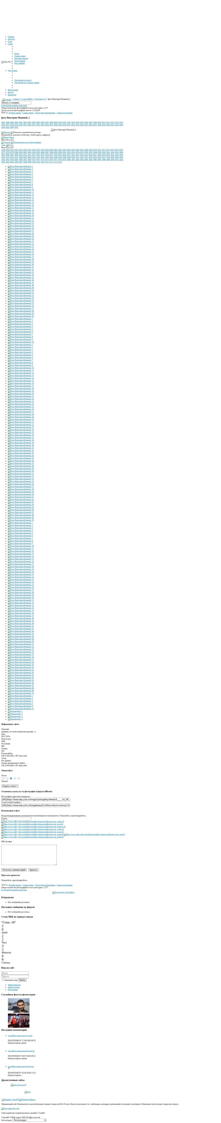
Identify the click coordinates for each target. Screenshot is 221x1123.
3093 (3, 162)
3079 (64, 159)
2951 (12, 150)
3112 (56, 162)
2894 (34, 122)
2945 (8, 127)
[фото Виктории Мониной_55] (21, 303)
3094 (8, 162)
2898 (51, 122)
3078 (60, 159)
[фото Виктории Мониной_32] (21, 244)
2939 (104, 125)
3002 (112, 152)
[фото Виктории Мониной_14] (21, 200)
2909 (99, 122)
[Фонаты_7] (18, 1012)
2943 (121, 125)
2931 (69, 125)
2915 (121, 122)
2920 (21, 125)
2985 (38, 152)
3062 (3, 159)
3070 (34, 159)
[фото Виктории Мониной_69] (21, 517)
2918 (12, 125)
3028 (99, 155)
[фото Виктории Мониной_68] (21, 515)
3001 (108, 152)
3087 (99, 159)
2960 (51, 150)
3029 (104, 155)
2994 (77, 152)
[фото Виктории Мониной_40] (21, 264)
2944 (3, 127)
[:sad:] (94, 834)
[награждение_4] (15, 719)
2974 (112, 150)
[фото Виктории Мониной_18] (21, 210)
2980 (16, 152)
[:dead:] (32, 837)
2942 (117, 125)
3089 (108, 159)
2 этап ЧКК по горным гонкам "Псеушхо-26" (21, 1051)
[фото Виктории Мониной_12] (21, 195)
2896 (42, 122)
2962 (60, 150)
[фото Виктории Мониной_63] (21, 502)
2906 (86, 122)
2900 (60, 122)
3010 (21, 155)
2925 (42, 125)
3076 (51, 159)
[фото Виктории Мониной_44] (21, 275)
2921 (25, 125)
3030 (108, 155)
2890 (16, 122)
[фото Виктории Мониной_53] (21, 298)
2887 (3, 122)
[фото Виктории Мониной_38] (21, 259)
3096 (16, 162)
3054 (91, 157)
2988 (51, 152)
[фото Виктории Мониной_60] (21, 316)
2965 (73, 150)
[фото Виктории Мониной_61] (21, 497)
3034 (3, 157)
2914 (117, 122)
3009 (16, 155)
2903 (73, 122)
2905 (82, 122)
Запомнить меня (11, 980)
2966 (77, 150)
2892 (25, 122)
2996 (86, 152)
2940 (108, 125)
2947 (16, 127)
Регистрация (13, 990)
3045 (51, 157)
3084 (86, 159)
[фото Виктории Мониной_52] (21, 295)
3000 (104, 152)
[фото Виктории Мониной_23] (21, 223)
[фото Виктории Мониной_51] (21, 293)
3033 (121, 155)
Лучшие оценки (14, 113)
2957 (38, 150)
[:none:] (32, 832)
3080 (69, 159)
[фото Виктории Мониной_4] (20, 174)
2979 (12, 152)
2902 (69, 122)
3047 (60, 157)
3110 (47, 162)
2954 (25, 150)
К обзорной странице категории (14, 105)
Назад (11, 137)
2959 (47, 150)
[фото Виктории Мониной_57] (21, 308)
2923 (34, 125)
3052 (82, 157)
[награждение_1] (15, 711)
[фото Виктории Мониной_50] (21, 290)
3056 (99, 157)
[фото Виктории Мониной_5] (20, 177)
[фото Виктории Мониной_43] (21, 272)
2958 (42, 150)
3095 (12, 162)
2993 (73, 152)
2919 (16, 125)
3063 (8, 159)
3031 (112, 155)
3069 (29, 159)
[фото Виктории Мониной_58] (21, 311)
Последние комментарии (45, 113)
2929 (60, 125)
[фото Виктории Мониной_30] (21, 239)
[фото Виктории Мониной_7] (20, 182)
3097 (21, 162)
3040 (29, 157)
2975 (117, 150)
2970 (95, 150)
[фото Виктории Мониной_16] (21, 205)
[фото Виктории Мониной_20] (21, 215)
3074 (42, 159)
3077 (56, 159)
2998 (95, 152)
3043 (42, 157)
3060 (117, 157)
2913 (112, 122)
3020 (64, 155)
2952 (16, 150)
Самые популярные (64, 113)
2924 (38, 125)
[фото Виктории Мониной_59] (21, 313)
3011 (25, 155)
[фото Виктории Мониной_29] (21, 236)
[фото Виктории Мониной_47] (21, 282)
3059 (112, 157)
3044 (47, 157)
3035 (8, 157)
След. (3, 145)
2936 (91, 125)
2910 (104, 122)
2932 (73, 125)
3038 (21, 157)
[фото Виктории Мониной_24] (21, 226)
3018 (56, 155)
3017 (51, 155)
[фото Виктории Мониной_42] (21, 270)
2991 (64, 152)
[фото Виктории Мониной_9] (20, 187)
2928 (56, 125)
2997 (91, 152)
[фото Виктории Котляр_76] (18, 1027)
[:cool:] (32, 824)
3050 (73, 157)
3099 (29, 162)
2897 (47, 122)
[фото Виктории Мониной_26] (21, 228)
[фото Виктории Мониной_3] (20, 171)
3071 (38, 159)
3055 (95, 157)
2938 (99, 125)
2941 (112, 125)
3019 (60, 155)
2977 (3, 152)
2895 (38, 122)
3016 (47, 155)
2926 (47, 125)
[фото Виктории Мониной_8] (20, 184)
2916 (3, 125)
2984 (34, 152)
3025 (86, 155)
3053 (86, 157)
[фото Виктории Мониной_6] (20, 179)
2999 (99, 152)
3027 (95, 155)
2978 (8, 152)
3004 (121, 152)
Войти (22, 980)
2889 (12, 122)
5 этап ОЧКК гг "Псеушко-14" (33, 99)
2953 (21, 150)
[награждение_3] (15, 716)
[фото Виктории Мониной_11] (21, 192)
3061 (121, 157)
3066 (21, 159)
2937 (95, 125)
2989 (56, 152)
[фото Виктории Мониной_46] (21, 280)
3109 (42, 162)
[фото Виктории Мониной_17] (21, 208)
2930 (64, 125)
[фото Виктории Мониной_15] (21, 202)
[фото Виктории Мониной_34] (21, 249)
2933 (77, 125)
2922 (29, 125)
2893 (29, 122)
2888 (8, 122)
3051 (77, 157)
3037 (16, 157)
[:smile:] (32, 821)
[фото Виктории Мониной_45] (21, 277)
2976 (121, 150)
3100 (34, 162)
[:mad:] (32, 834)
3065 (16, 159)
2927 (51, 125)
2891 (21, 122)
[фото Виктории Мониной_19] (21, 213)
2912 (108, 122)
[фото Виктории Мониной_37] (21, 257)
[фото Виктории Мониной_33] (21, 246)
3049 (69, 157)
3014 (38, 155)
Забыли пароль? (14, 985)
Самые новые (28, 113)
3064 (12, 159)
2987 (47, 152)
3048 (64, 157)
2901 (64, 122)
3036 (12, 157)
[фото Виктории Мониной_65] (21, 507)
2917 (8, 125)
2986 (42, 152)
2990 (60, 152)
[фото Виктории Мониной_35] (21, 251)
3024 (82, 155)
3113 (60, 162)
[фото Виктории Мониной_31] (21, 241)
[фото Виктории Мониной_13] (21, 197)
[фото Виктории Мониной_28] (21, 233)
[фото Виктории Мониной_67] (21, 512)
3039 (25, 157)
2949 (3, 150)
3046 (56, 157)
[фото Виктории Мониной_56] (21, 306)
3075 (47, 159)
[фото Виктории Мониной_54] (21, 301)
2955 (29, 150)
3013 (34, 155)
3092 (121, 159)
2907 (91, 122)
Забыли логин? (14, 987)
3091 (117, 159)
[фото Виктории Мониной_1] (20, 166)
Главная (16, 99)
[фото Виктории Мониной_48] (21, 285)
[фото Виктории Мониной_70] (21, 520)
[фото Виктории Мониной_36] (21, 254)
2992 (69, 152)
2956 (34, 150)
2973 (108, 150)
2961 (56, 150)
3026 (91, 155)
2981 (21, 152)
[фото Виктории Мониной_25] (21, 406)
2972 (104, 150)
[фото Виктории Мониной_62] (21, 499)
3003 (117, 152)
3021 (69, 155)
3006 (8, 155)
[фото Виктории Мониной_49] (21, 288)
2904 (77, 122)
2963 (64, 150)
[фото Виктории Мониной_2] (20, 169)
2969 (91, 150)
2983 (29, 152)
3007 (12, 155)
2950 (8, 150)
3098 (25, 162)
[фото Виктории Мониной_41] (21, 267)
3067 (25, 159)
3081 (73, 159)
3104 (38, 162)
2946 (12, 127)
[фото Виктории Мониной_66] (21, 510)
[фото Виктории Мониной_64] (21, 505)
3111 (51, 162)
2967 (82, 150)
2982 (25, 152)
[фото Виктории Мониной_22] (21, 220)
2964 (69, 150)
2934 (82, 125)
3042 (38, 157)
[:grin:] (33, 827)
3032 (117, 155)
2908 (95, 122)
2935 (86, 125)
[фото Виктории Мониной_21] (21, 218)
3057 (104, 157)
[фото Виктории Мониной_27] (21, 231)
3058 (108, 157)
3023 (77, 155)
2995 (82, 152)
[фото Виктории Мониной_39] (21, 262)
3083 (82, 159)
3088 (104, 159)
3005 (3, 155)
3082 (77, 159)
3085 (91, 159)
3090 (112, 159)
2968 (86, 150)
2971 (99, 150)
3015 (42, 155)
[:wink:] (32, 829)
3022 (73, 155)
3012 (29, 155)
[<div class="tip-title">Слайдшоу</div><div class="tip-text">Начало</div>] (5, 132)
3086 (95, 159)
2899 (56, 122)
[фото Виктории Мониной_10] (21, 190)
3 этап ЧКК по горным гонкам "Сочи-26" (20, 1035)
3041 (34, 157)
